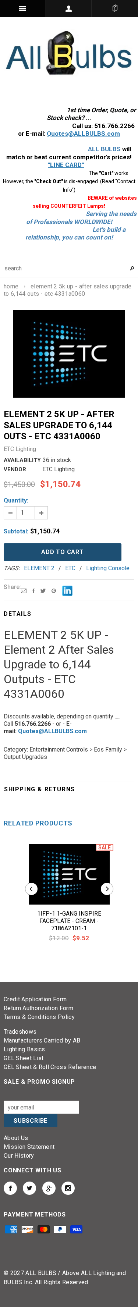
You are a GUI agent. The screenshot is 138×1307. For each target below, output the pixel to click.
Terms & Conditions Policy (39, 1016)
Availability (22, 460)
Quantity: (16, 500)
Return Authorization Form (38, 1008)
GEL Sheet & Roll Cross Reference (50, 1066)
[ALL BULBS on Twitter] (29, 1188)
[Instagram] (54, 590)
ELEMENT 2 (39, 568)
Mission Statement (29, 1146)
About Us (16, 1137)
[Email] (23, 590)
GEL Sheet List (23, 1058)
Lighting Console (108, 568)
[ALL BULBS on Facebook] (10, 1188)
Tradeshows (20, 1031)
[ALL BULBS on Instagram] (68, 1188)
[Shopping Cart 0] (115, 8)
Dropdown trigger (69, 8)
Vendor (15, 469)
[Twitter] (43, 590)
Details (17, 613)
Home (11, 286)
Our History (19, 1155)
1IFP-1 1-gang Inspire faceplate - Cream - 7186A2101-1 (69, 921)
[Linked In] (67, 590)
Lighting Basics (24, 1049)
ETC (70, 568)
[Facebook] (33, 590)
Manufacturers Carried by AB (42, 1040)
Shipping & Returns (39, 789)
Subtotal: (16, 531)
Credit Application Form (35, 999)
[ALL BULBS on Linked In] (49, 1188)
